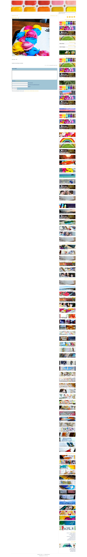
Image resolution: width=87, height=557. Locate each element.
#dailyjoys (52, 65)
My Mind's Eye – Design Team (71, 536)
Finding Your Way (73, 550)
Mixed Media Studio (72, 551)
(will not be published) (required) (33, 84)
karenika (43, 554)
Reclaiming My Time (72, 548)
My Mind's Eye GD (72, 537)
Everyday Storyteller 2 (72, 534)
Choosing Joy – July (53, 15)
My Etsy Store (73, 535)
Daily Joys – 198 (15, 15)
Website (29, 86)
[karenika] (43, 6)
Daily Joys (55, 65)
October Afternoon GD (72, 538)
